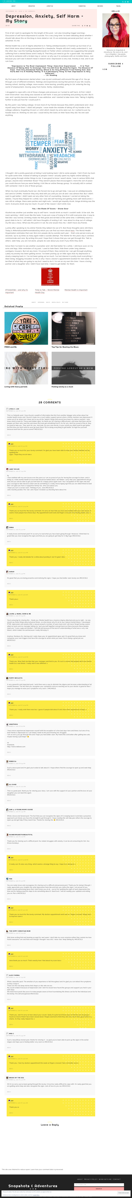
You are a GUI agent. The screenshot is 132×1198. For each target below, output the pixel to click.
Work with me (105, 1179)
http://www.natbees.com (16, 747)
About (13, 6)
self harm (65, 302)
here (73, 230)
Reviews (100, 6)
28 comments (30, 11)
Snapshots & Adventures (33, 1186)
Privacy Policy (91, 1179)
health (48, 302)
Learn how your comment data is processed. (47, 1169)
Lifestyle (50, 6)
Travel (118, 6)
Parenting (82, 6)
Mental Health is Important (76, 290)
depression (41, 302)
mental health (56, 302)
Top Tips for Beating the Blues (65, 347)
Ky (9, 25)
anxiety (34, 302)
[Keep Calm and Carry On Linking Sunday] (50, 277)
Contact (117, 1179)
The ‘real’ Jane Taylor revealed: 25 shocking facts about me (44, 490)
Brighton (32, 6)
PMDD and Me (10, 347)
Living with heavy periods (15, 387)
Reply (9, 435)
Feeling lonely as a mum (62, 387)
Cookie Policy (36, 1195)
